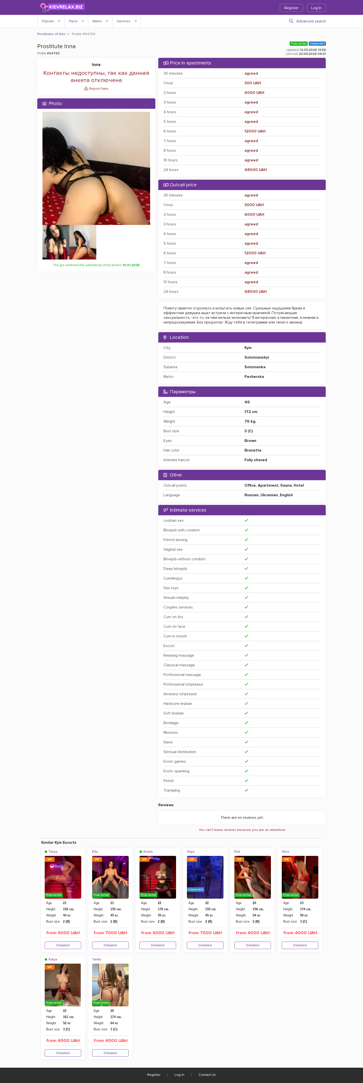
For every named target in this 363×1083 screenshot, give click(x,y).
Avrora (147, 851)
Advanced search (311, 21)
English (286, 495)
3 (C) (248, 431)
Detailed (63, 945)
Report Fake (98, 89)
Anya (190, 851)
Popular (48, 21)
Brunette (253, 450)
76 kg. (250, 421)
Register (291, 7)
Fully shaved (255, 459)
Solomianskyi (256, 357)
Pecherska (254, 376)
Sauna (286, 485)
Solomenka (254, 367)
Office (250, 485)
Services (123, 21)
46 (247, 402)
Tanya (52, 851)
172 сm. (251, 411)
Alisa (285, 851)
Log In (316, 7)
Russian (251, 495)
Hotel (299, 485)
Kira (237, 851)
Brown (250, 440)
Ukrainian (269, 495)
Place (73, 21)
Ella (95, 851)
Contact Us (207, 1075)
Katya (52, 959)
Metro (97, 21)
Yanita (96, 959)
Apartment (268, 485)
